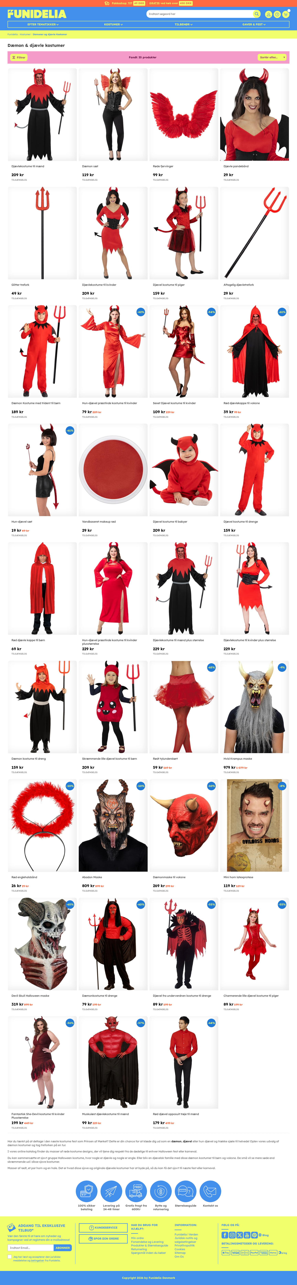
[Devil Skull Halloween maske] (42, 944)
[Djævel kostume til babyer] (184, 470)
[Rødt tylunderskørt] (184, 707)
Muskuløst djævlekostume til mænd (105, 1114)
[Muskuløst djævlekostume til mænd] (113, 1062)
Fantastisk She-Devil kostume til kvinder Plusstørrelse (38, 1115)
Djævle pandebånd (236, 166)
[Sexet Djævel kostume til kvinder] (184, 351)
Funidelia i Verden (186, 1234)
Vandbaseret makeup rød (99, 521)
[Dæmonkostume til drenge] (113, 944)
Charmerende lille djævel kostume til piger (251, 995)
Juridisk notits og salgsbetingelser (186, 1239)
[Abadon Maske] (113, 825)
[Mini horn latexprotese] (254, 825)
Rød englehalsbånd (24, 877)
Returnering (139, 1249)
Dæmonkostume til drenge (99, 995)
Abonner (63, 1247)
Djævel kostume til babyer (170, 521)
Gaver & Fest (253, 24)
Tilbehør (182, 24)
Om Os (179, 1256)
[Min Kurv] (285, 14)
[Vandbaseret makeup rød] (113, 470)
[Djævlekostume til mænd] (42, 114)
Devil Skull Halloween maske (30, 995)
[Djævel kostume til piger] (184, 233)
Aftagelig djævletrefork (239, 284)
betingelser (37, 1260)
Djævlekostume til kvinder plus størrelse (250, 640)
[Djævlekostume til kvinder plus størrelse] (254, 588)
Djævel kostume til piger (169, 284)
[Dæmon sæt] (113, 114)
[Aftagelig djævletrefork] (254, 233)
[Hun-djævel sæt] (42, 470)
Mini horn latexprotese (238, 877)
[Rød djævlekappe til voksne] (254, 351)
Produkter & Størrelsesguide (149, 1245)
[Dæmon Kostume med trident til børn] (42, 351)
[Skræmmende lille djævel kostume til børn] (113, 707)
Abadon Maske (92, 877)
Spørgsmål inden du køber (148, 1252)
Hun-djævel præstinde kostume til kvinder (109, 403)
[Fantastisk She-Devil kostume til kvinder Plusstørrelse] (42, 1062)
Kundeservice (105, 1227)
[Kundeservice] (277, 14)
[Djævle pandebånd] (254, 114)
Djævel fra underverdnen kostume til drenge (182, 995)
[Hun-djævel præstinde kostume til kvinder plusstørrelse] (113, 588)
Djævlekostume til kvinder (99, 284)
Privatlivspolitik (185, 1245)
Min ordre (137, 1238)
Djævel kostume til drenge (241, 521)
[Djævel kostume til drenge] (254, 470)
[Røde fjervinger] (184, 114)
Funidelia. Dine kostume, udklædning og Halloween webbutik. (37, 14)
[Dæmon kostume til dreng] (42, 707)
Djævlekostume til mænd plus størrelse (178, 640)
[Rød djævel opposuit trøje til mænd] (184, 1062)
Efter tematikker (42, 24)
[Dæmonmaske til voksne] (184, 825)
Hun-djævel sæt (22, 521)
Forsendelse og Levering (147, 1241)
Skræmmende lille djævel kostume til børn (109, 758)
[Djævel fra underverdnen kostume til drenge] (184, 944)
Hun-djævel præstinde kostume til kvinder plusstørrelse (109, 641)
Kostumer (112, 24)
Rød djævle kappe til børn (28, 640)
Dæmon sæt (90, 166)
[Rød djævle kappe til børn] (42, 588)
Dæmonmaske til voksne (169, 877)
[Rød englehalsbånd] (42, 825)
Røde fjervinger (163, 166)
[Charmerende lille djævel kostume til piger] (254, 944)
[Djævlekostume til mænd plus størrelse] (184, 588)
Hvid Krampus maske (238, 758)
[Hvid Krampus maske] (254, 707)
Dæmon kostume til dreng (29, 758)
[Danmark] (225, 1235)
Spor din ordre (106, 1238)
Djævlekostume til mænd (28, 166)
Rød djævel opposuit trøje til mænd (176, 1114)
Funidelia (13, 34)
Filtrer (21, 57)
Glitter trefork (20, 284)
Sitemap (180, 1252)
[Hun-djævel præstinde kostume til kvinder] (113, 351)
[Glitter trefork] (42, 233)
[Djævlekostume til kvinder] (113, 233)
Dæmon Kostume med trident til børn (36, 403)
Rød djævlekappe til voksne (242, 403)
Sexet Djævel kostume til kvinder (174, 403)
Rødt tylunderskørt (165, 758)
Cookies (180, 1249)
